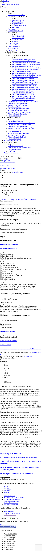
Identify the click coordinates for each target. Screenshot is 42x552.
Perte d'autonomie (7, 256)
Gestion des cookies (10, 515)
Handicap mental (7, 271)
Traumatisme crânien (8, 265)
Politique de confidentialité (12, 513)
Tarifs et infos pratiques (11, 503)
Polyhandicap (6, 277)
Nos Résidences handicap (12, 499)
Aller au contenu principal (8, 525)
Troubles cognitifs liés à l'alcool (12, 275)
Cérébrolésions (7, 273)
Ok (20, 158)
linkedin (6, 487)
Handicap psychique (8, 279)
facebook (7, 490)
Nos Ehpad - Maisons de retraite (14, 497)
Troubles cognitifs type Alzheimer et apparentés (17, 258)
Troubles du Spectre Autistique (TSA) (14, 269)
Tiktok (9, 489)
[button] (8, 527)
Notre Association (9, 496)
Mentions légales (9, 511)
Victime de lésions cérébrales (11, 267)
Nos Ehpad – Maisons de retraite (10, 199)
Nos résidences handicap (28, 199)
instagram (7, 492)
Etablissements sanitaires (11, 501)
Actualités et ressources (11, 504)
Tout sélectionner (11, 299)
